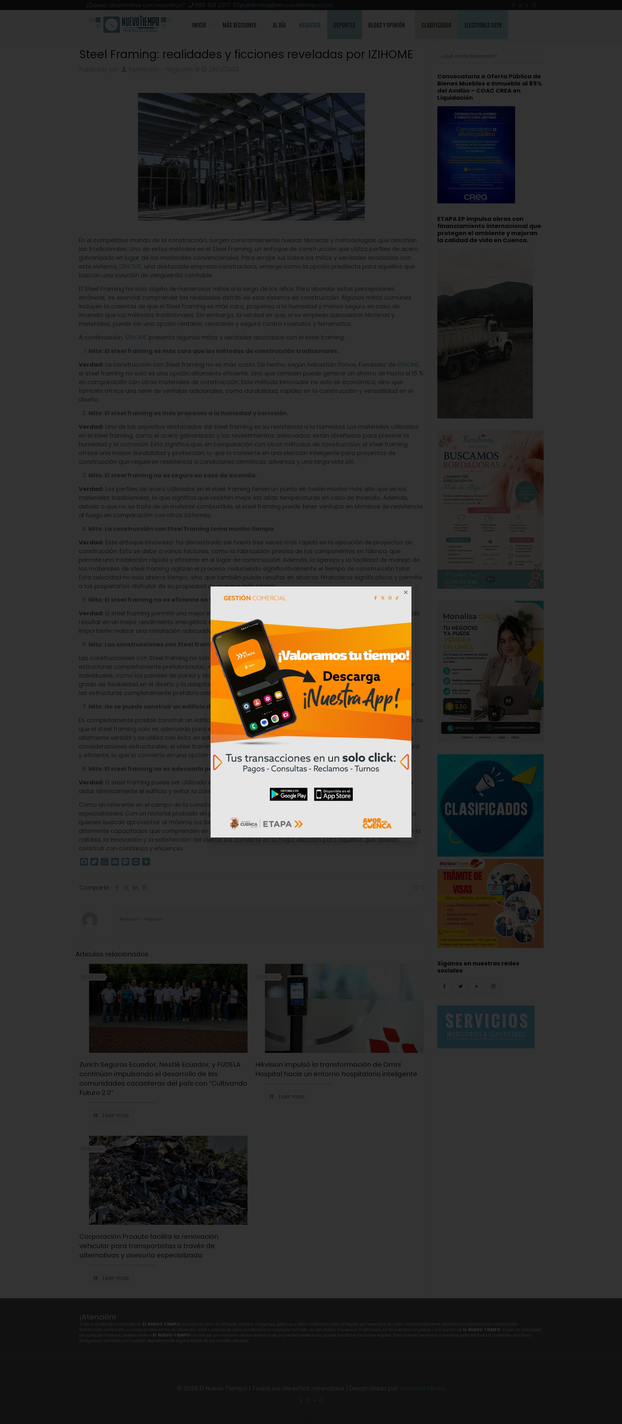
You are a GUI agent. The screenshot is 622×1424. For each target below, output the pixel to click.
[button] (405, 592)
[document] (311, 712)
